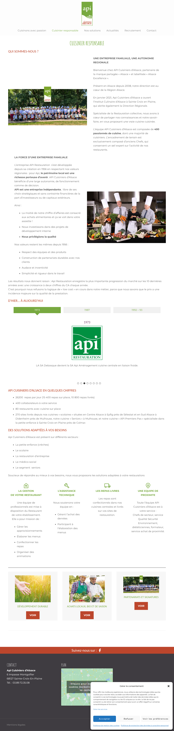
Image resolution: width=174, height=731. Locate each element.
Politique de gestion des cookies (106, 725)
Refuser (128, 718)
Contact (151, 30)
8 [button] (100, 383)
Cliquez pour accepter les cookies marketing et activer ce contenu (87, 687)
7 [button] (97, 383)
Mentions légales (16, 724)
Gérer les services (100, 709)
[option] (37, 311)
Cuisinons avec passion (32, 30)
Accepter (104, 718)
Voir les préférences (155, 718)
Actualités (112, 30)
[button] (168, 686)
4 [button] (87, 383)
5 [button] (90, 383)
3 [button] (84, 383)
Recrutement (133, 30)
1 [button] (78, 383)
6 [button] (94, 383)
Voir (33, 615)
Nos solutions (92, 30)
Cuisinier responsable (65, 30)
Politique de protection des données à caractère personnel (145, 725)
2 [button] (81, 383)
